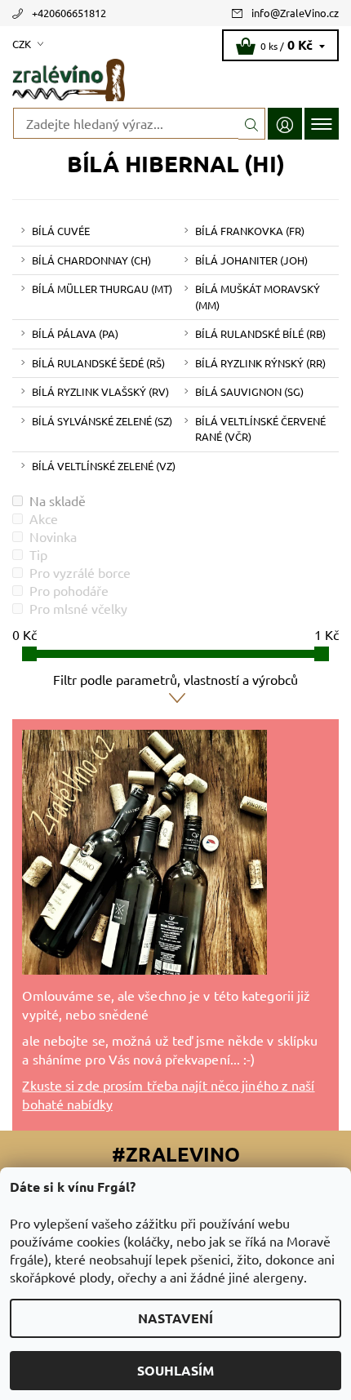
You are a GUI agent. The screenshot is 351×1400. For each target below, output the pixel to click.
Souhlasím (175, 1370)
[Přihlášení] (285, 124)
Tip (38, 554)
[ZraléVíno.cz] (175, 80)
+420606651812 (69, 13)
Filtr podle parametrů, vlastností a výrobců (175, 679)
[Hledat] (251, 124)
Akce (43, 518)
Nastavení (175, 1318)
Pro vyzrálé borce (80, 572)
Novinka (53, 536)
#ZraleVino (176, 1154)
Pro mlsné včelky (78, 608)
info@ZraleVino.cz (295, 13)
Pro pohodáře (69, 590)
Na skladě (57, 500)
